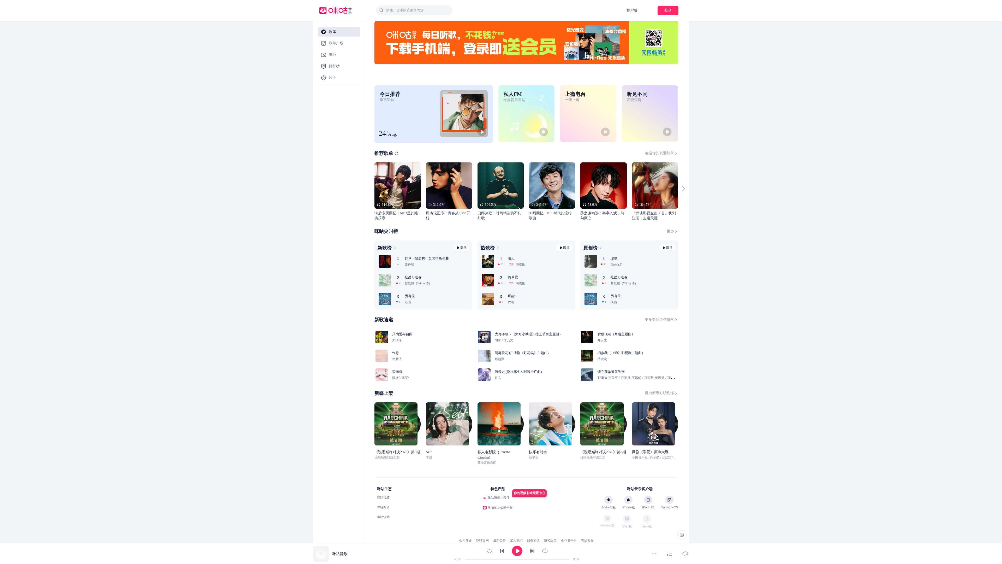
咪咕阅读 (383, 507)
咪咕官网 (482, 540)
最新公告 (499, 540)
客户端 (632, 10)
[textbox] (417, 10)
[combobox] (414, 10)
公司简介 (465, 540)
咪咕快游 (383, 517)
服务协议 (533, 540)
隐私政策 (550, 540)
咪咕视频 (383, 498)
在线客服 (587, 540)
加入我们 (516, 540)
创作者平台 (569, 540)
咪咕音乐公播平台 (500, 507)
